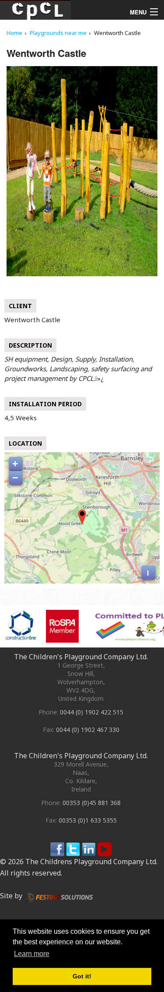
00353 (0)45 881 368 (92, 803)
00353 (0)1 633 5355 (88, 820)
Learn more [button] (31, 953)
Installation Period (45, 404)
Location (25, 443)
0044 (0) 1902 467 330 (87, 729)
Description (30, 345)
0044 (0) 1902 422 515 (91, 712)
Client (20, 306)
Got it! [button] (82, 976)
